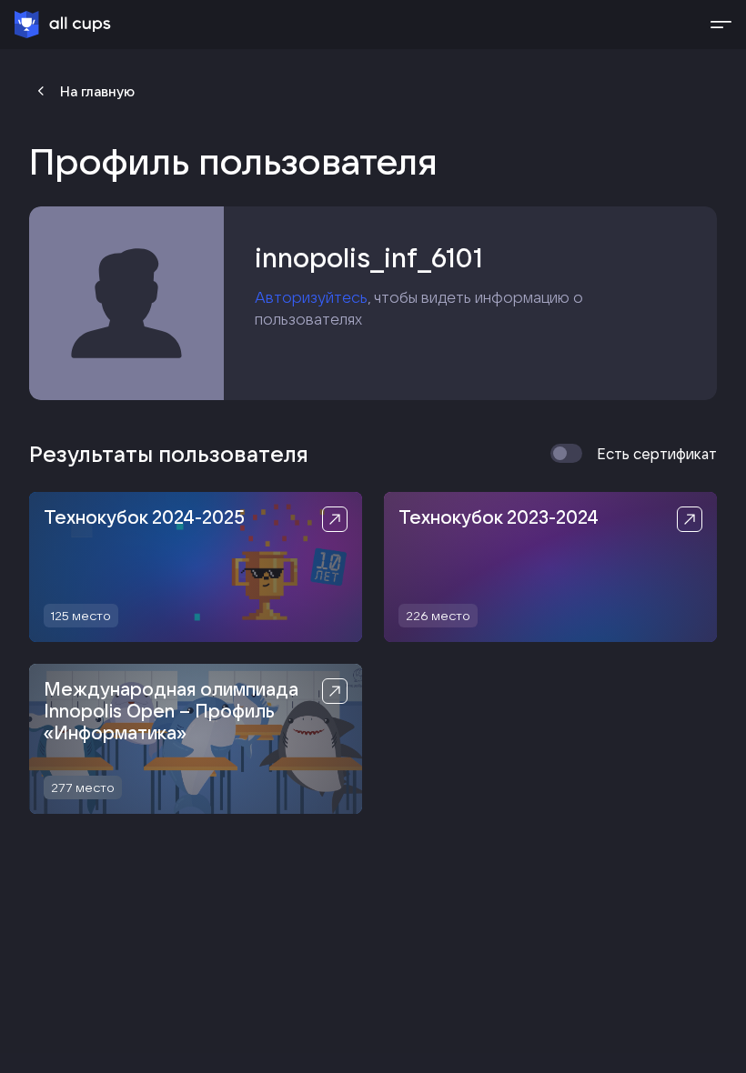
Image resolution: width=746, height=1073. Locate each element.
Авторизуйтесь (311, 296)
